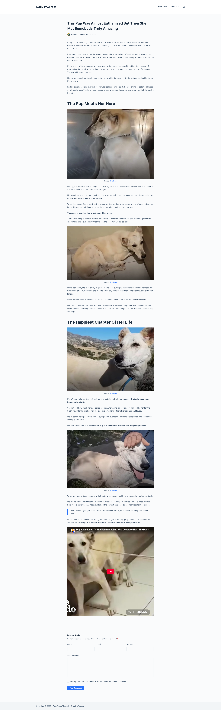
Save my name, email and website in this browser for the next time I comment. (98, 682)
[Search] (184, 7)
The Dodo (113, 181)
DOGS (94, 35)
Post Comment (76, 688)
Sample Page (174, 7)
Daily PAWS (162, 7)
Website (129, 644)
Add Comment (73, 655)
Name (70, 644)
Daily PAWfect (46, 7)
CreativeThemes (77, 706)
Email (100, 644)
